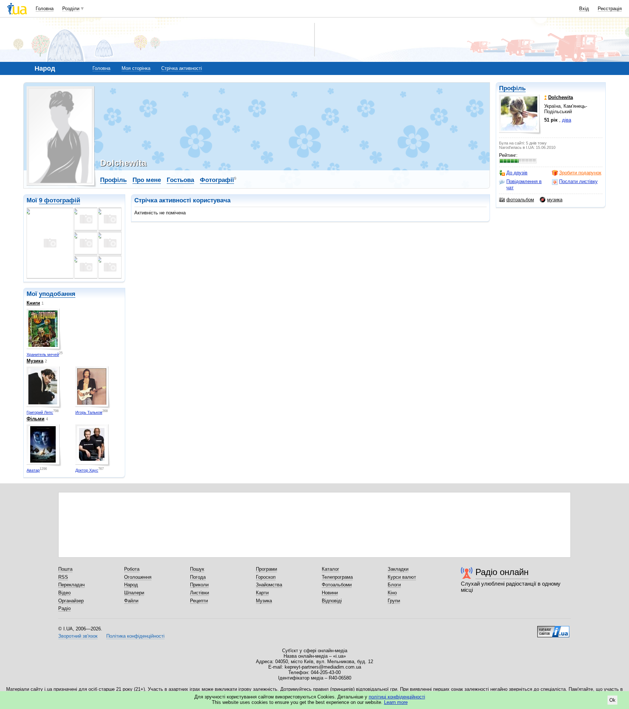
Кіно (392, 592)
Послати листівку (578, 181)
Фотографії (217, 180)
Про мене (146, 180)
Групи (394, 600)
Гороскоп (266, 577)
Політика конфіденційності (135, 636)
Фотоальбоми (337, 584)
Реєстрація (610, 8)
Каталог (330, 569)
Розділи (70, 8)
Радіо (64, 608)
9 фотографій (59, 200)
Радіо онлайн (502, 572)
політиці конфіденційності (397, 697)
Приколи (199, 584)
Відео (64, 592)
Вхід (584, 8)
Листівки (199, 592)
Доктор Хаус (86, 470)
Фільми (35, 418)
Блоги (394, 584)
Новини (330, 592)
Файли (131, 600)
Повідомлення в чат (524, 184)
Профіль (512, 88)
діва (566, 120)
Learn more (396, 702)
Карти (262, 592)
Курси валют (402, 577)
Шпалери (134, 592)
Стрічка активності (181, 68)
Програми (266, 569)
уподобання (57, 293)
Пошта (65, 569)
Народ (131, 584)
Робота (131, 569)
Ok (612, 700)
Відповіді (332, 600)
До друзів (516, 172)
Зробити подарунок (580, 172)
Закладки (398, 569)
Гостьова (180, 180)
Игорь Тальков (88, 412)
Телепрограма (337, 577)
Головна (45, 8)
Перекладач (71, 584)
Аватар (33, 470)
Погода (198, 577)
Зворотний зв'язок (78, 636)
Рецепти (199, 600)
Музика (35, 361)
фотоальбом (520, 199)
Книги (33, 303)
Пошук (197, 569)
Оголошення (137, 577)
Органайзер (71, 600)
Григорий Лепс (40, 412)
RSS (63, 577)
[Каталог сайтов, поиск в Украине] (553, 629)
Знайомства (269, 584)
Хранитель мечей (43, 354)
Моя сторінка (136, 68)
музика (554, 199)
